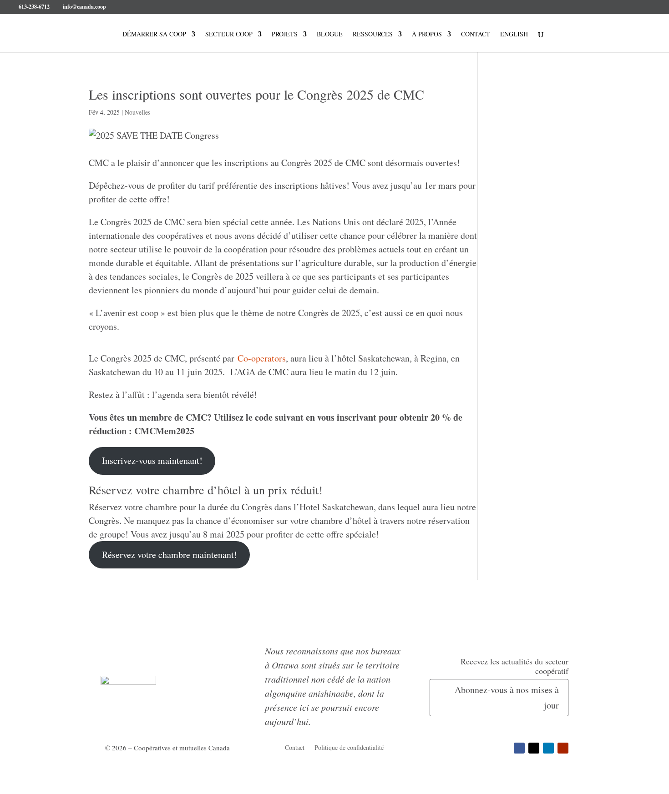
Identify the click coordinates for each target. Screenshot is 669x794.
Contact (475, 34)
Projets (285, 34)
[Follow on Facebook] (519, 748)
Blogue (330, 34)
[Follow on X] (533, 748)
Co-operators (262, 358)
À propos (427, 34)
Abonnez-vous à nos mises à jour (507, 697)
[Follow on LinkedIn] (548, 748)
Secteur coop (229, 34)
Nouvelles (137, 112)
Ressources (373, 34)
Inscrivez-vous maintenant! (152, 460)
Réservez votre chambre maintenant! (169, 554)
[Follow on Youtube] (563, 748)
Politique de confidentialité (349, 748)
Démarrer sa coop (154, 34)
